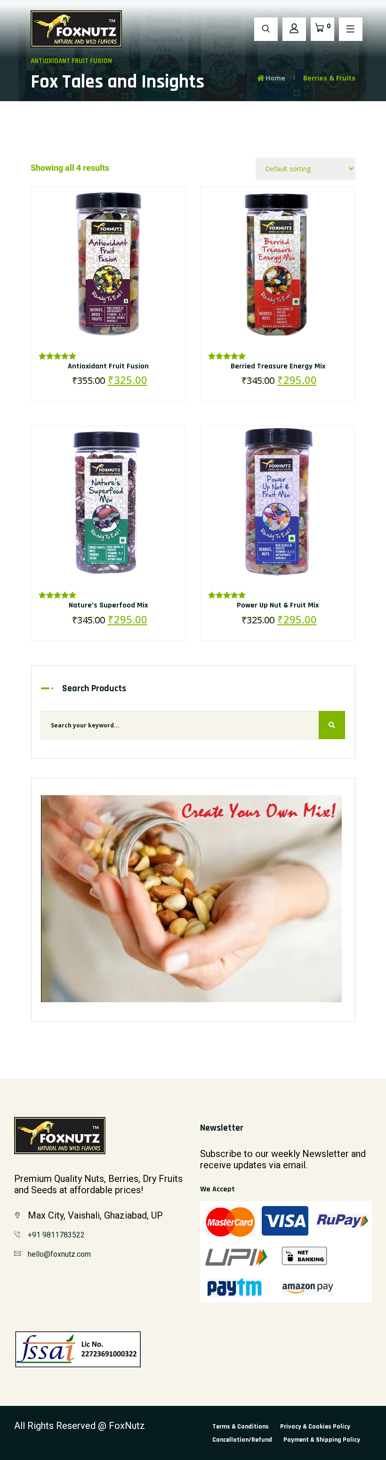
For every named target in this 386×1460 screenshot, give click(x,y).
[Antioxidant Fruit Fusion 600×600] (108, 262)
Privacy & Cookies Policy (315, 1426)
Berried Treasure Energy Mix (278, 366)
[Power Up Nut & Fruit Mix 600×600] (277, 502)
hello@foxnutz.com (59, 1254)
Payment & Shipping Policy (321, 1440)
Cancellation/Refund (242, 1440)
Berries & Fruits (329, 77)
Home (275, 77)
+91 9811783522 (56, 1234)
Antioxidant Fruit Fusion (108, 366)
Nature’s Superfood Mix (108, 605)
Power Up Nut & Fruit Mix (278, 605)
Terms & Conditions (240, 1426)
